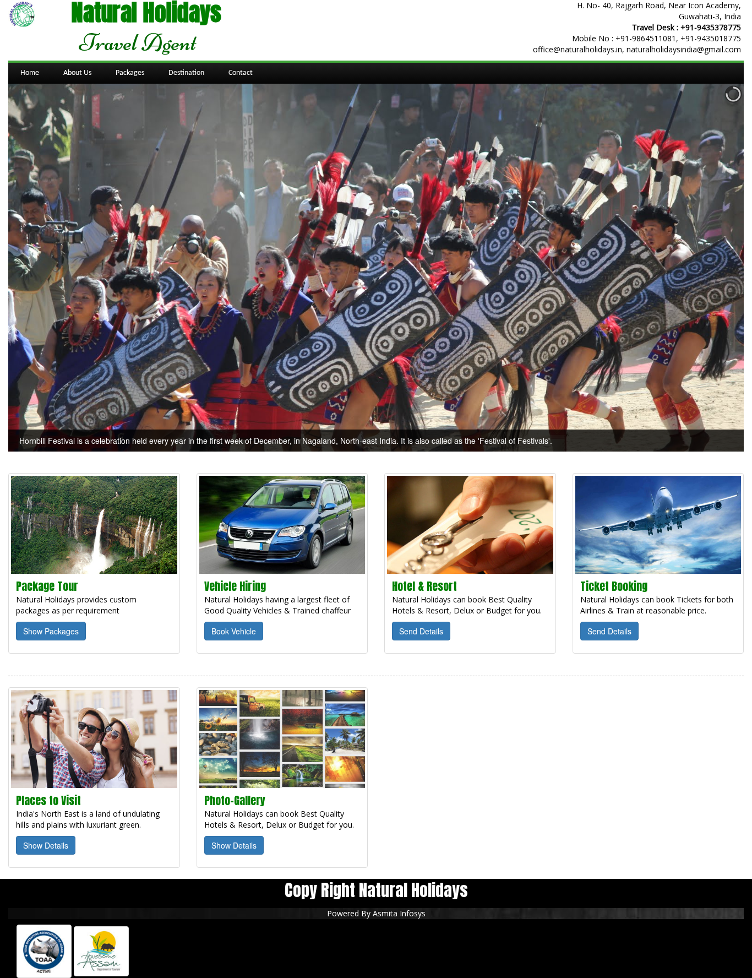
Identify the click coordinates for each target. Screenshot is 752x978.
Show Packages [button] (51, 631)
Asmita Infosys (399, 913)
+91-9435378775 (710, 27)
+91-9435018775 (710, 38)
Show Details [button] (45, 845)
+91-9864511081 (645, 38)
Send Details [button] (421, 631)
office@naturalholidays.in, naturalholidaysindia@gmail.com (637, 49)
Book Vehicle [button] (233, 631)
